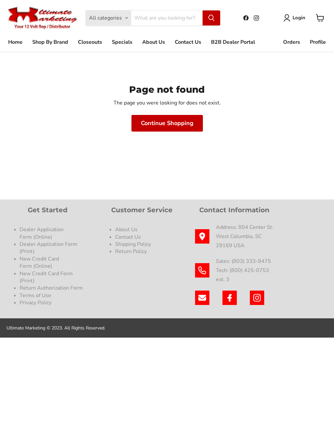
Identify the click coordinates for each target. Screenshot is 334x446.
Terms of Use (36, 295)
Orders (291, 42)
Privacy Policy (36, 302)
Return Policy (131, 251)
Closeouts (90, 42)
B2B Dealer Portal (233, 42)
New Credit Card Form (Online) (39, 262)
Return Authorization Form (51, 288)
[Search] (211, 17)
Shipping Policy (133, 244)
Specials (122, 42)
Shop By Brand (50, 42)
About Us (153, 42)
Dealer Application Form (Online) (42, 233)
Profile (318, 42)
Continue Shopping (167, 123)
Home (15, 42)
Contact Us (188, 42)
